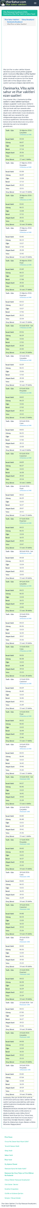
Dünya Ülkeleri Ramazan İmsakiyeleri (17, 1180)
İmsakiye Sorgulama (11, 1189)
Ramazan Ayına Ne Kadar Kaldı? (15, 1168)
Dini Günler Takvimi (11, 1184)
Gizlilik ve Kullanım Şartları (14, 1193)
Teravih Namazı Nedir (12, 1146)
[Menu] (35, 3)
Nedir (8, 1151)
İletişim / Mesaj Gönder (13, 1198)
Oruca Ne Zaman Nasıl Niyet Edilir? (17, 1141)
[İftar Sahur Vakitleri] (13, 3)
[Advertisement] (19, 47)
